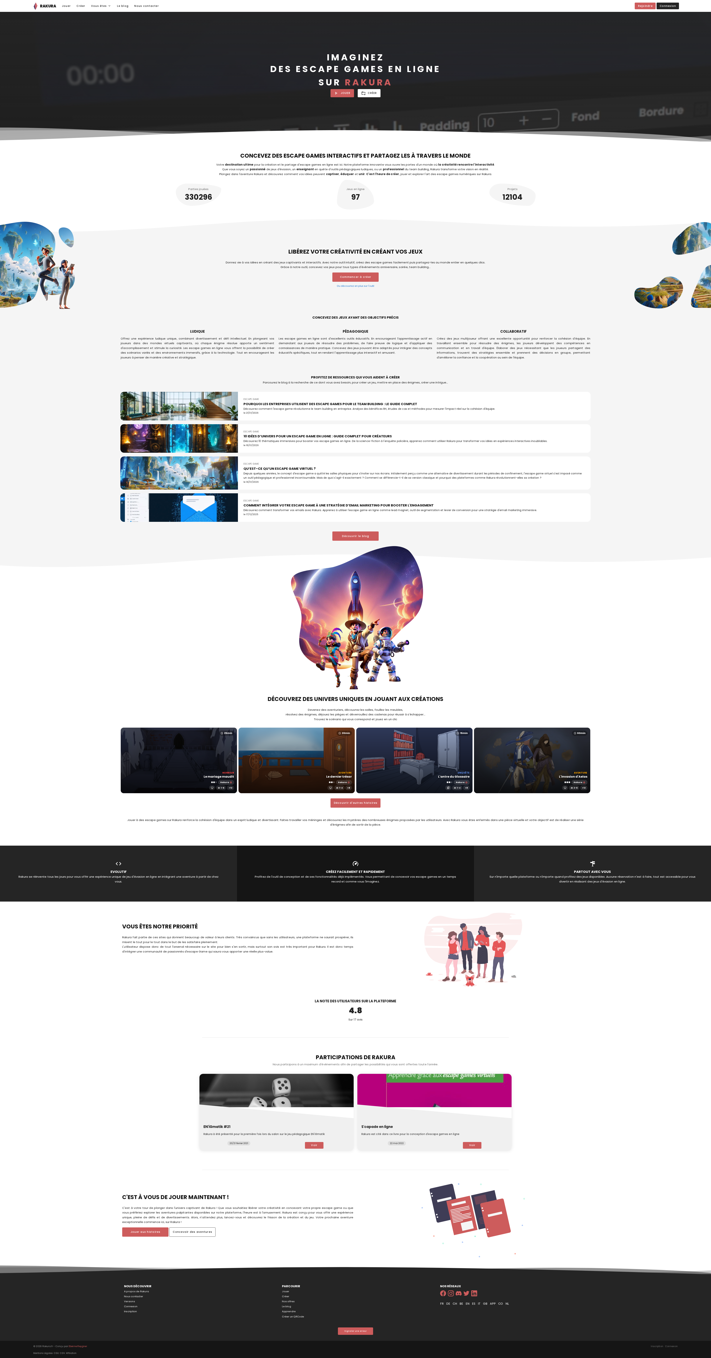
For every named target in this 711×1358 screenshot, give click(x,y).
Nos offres (288, 1301)
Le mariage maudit (219, 776)
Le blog (286, 1306)
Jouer (285, 1291)
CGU (56, 1353)
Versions (129, 1301)
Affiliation (71, 1353)
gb (485, 1304)
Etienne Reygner (78, 1346)
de (448, 1304)
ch (455, 1304)
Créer (285, 1296)
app (493, 1304)
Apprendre (289, 1311)
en (468, 1304)
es (474, 1304)
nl (507, 1304)
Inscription (130, 1311)
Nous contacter (133, 1296)
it (479, 1304)
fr (442, 1304)
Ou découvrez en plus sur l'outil (355, 286)
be (462, 1304)
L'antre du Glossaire (454, 776)
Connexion (130, 1306)
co (501, 1304)
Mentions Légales (43, 1353)
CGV (62, 1353)
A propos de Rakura (136, 1291)
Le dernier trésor (339, 776)
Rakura (224, 782)
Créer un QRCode (293, 1316)
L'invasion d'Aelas (573, 776)
